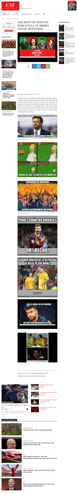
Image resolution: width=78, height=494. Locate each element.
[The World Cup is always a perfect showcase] (35, 387)
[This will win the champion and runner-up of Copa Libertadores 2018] (35, 402)
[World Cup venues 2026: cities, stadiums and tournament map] (61, 36)
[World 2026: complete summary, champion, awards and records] (9, 85)
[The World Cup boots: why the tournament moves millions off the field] (12, 457)
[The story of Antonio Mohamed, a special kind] (15, 393)
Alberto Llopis (10, 27)
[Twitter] (10, 31)
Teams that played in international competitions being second (70, 61)
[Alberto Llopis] (4, 27)
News (24, 454)
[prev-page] (60, 67)
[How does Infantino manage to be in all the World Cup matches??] (12, 484)
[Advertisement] (37, 82)
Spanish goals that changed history (37, 430)
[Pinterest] (43, 66)
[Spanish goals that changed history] (9, 105)
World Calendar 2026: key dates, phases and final (69, 29)
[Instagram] (8, 31)
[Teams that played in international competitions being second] (61, 60)
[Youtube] (12, 31)
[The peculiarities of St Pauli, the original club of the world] (35, 409)
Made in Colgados (71, 1)
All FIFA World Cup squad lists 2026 (70, 53)
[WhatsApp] (48, 66)
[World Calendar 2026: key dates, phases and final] (61, 28)
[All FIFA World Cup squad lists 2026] (61, 52)
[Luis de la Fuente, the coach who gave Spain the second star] (12, 443)
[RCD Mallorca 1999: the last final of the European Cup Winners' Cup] (9, 44)
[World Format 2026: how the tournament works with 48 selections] (61, 44)
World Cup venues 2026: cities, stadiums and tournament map (70, 37)
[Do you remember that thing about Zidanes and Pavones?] (35, 394)
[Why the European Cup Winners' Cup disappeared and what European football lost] (9, 64)
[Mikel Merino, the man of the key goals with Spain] (12, 470)
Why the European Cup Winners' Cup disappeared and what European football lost (8, 74)
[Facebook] (5, 31)
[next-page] (62, 67)
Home (3, 18)
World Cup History (7, 91)
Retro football (6, 70)
